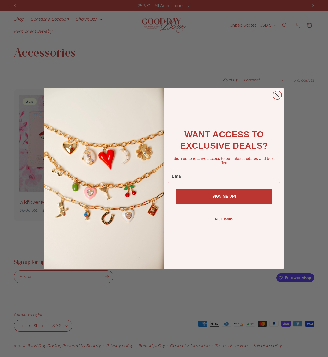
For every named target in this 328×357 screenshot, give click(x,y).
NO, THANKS (224, 219)
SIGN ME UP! (224, 196)
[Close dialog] (277, 95)
